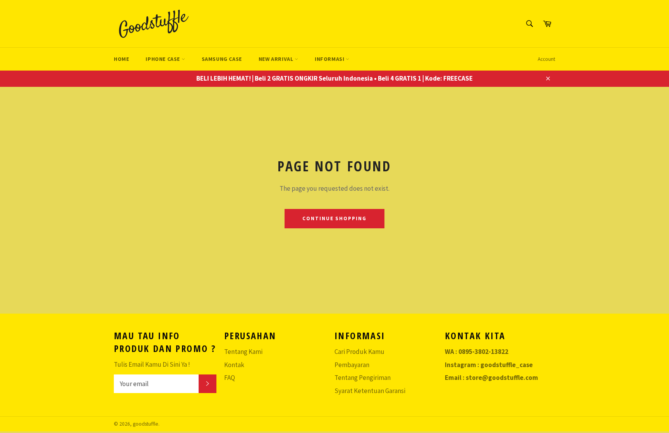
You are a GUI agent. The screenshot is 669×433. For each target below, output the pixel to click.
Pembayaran (351, 365)
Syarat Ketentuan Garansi (369, 390)
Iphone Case (163, 58)
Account (546, 59)
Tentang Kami (243, 351)
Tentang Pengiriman (362, 377)
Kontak (234, 365)
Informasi (330, 58)
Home (121, 58)
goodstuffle (145, 424)
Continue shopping (334, 218)
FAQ (229, 377)
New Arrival (277, 58)
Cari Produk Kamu (359, 351)
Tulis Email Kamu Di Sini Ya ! (152, 364)
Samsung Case (222, 58)
